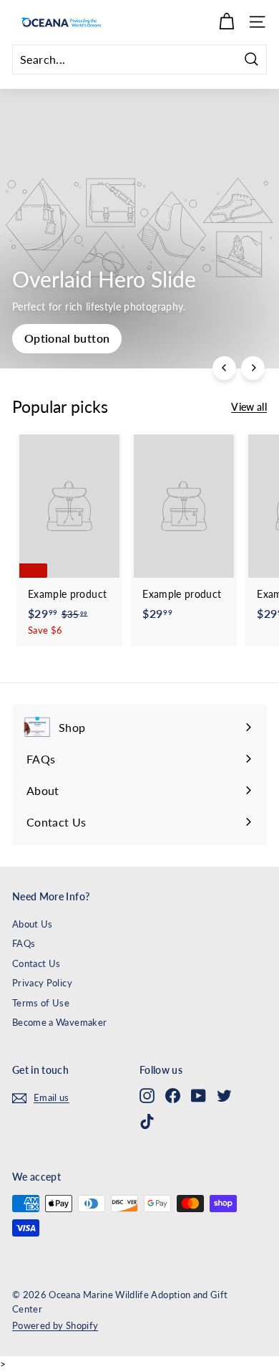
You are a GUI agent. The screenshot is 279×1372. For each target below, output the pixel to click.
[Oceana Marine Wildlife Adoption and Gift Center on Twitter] (224, 1095)
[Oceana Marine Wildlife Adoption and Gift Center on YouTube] (198, 1095)
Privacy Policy (42, 982)
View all (249, 407)
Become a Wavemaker (59, 1022)
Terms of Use (40, 1003)
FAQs (23, 943)
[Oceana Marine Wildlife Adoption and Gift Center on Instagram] (147, 1095)
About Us (32, 924)
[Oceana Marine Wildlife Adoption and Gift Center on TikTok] (147, 1121)
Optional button (66, 338)
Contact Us (36, 963)
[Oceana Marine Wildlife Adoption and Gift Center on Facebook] (172, 1095)
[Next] (253, 368)
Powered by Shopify (55, 1325)
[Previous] (224, 368)
